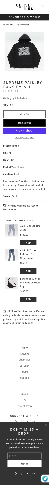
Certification (24, 359)
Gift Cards (24, 365)
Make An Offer (24, 123)
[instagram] (16, 421)
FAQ (25, 400)
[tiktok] (21, 421)
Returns (24, 371)
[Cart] (43, 7)
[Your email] (24, 456)
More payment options (24, 137)
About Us (24, 353)
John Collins (21, 98)
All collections (8, 24)
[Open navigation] (6, 7)
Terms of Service (24, 406)
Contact (24, 393)
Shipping (24, 377)
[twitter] (27, 421)
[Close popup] (46, 425)
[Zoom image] (24, 52)
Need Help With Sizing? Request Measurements (20, 207)
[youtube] (33, 421)
